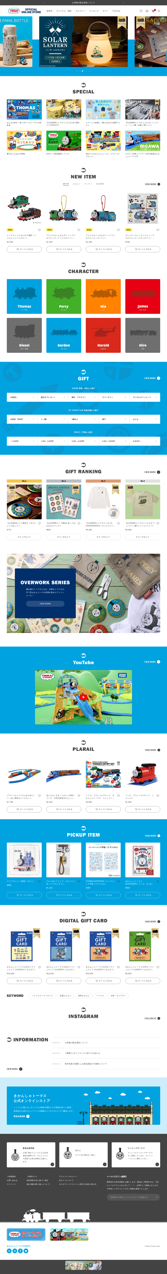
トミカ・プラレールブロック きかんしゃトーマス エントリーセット (100, 797)
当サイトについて (66, 1180)
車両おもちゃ (84, 996)
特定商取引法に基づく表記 (37, 1180)
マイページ (11, 1184)
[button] (76, 71)
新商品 (49, 11)
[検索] (159, 11)
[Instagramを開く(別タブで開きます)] (14, 1251)
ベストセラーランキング (42, 996)
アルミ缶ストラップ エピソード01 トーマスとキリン (60, 882)
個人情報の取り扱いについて (38, 1184)
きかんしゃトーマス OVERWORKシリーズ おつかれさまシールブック (139, 882)
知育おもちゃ (65, 996)
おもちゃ (77, 184)
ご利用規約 (11, 1176)
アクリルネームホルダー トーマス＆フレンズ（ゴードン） (100, 236)
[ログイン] (147, 11)
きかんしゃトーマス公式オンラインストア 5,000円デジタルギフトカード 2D (139, 968)
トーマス (100, 996)
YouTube (116, 11)
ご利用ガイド (32, 1176)
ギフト (105, 11)
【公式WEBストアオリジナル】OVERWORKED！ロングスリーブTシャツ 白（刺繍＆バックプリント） (100, 524)
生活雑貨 (100, 184)
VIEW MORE (150, 184)
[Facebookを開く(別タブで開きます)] (20, 1251)
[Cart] (153, 11)
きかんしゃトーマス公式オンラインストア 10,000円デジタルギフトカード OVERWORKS (21, 968)
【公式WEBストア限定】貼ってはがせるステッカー (61, 524)
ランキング (94, 11)
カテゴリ (79, 11)
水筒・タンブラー (118, 996)
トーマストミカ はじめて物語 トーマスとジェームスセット (22, 236)
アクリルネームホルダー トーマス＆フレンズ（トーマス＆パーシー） (61, 236)
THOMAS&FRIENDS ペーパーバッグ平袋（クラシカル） (100, 882)
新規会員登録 (19, 1116)
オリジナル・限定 (64, 11)
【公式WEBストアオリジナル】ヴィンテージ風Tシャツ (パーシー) (140, 524)
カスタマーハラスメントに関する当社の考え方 (78, 1184)
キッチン (88, 184)
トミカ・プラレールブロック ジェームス (139, 796)
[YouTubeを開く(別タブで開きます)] (26, 1251)
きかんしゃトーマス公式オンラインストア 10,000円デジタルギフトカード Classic (61, 968)
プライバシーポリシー (68, 1176)
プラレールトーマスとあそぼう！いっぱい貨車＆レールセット (21, 796)
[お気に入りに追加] (39, 230)
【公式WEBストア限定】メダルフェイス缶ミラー (21, 524)
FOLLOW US (150, 1018)
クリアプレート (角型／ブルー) (20, 881)
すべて (66, 184)
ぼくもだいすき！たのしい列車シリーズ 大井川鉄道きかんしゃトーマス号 (60, 797)
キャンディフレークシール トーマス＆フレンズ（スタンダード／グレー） (140, 236)
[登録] (156, 1197)
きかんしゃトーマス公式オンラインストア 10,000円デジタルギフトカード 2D (100, 968)
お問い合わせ (12, 1180)
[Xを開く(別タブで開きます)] (9, 1251)
